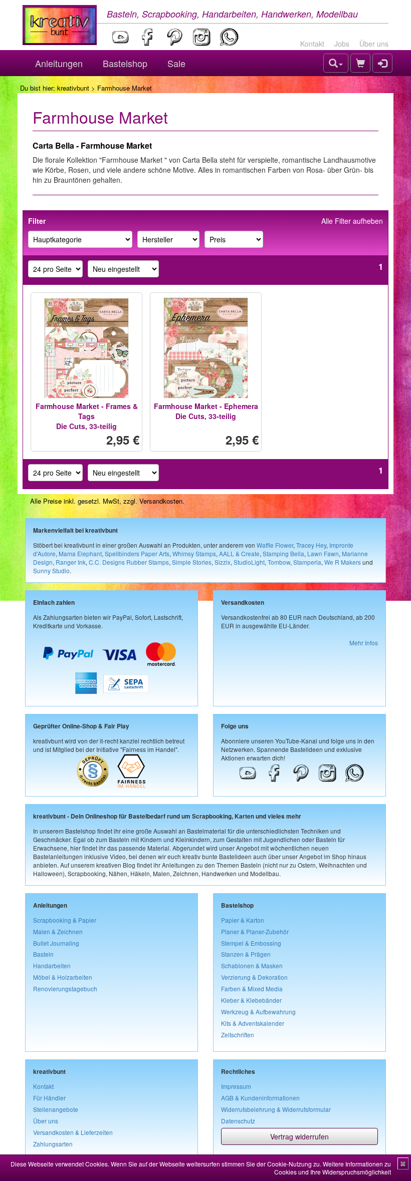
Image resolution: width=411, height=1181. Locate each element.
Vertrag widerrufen (299, 1136)
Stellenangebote (55, 1109)
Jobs (341, 44)
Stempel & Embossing (251, 943)
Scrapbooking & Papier (64, 920)
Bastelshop (125, 63)
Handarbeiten (52, 965)
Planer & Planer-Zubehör (255, 931)
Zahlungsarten (53, 1143)
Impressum (236, 1086)
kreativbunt (73, 88)
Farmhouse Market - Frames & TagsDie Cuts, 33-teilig (87, 416)
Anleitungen (59, 63)
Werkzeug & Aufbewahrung (258, 1011)
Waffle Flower (275, 545)
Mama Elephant (80, 553)
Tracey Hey (311, 545)
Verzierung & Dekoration (254, 977)
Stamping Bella (283, 553)
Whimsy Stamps (194, 553)
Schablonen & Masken (252, 965)
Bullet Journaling (56, 943)
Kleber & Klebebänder (251, 1000)
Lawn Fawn (323, 553)
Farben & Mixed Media (252, 988)
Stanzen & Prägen (246, 954)
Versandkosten (160, 501)
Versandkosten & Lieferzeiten (73, 1132)
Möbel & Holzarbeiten (62, 977)
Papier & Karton (242, 920)
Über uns (373, 44)
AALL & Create (239, 553)
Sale (176, 63)
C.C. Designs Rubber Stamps (129, 562)
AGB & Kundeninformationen (260, 1097)
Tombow (279, 562)
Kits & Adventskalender (252, 1023)
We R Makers (342, 562)
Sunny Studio (51, 570)
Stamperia (307, 562)
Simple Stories (192, 562)
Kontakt (312, 44)
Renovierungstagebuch (65, 988)
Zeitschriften (237, 1034)
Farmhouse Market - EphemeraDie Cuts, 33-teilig (206, 411)
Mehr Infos (363, 642)
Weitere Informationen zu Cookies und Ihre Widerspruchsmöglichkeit (332, 1167)
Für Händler (49, 1097)
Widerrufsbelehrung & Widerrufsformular (276, 1109)
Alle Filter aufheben (352, 221)
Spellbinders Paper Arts (137, 553)
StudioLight (249, 562)
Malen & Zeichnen (58, 931)
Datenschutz (238, 1120)
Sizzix (223, 562)
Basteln (43, 954)
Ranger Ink (71, 562)
